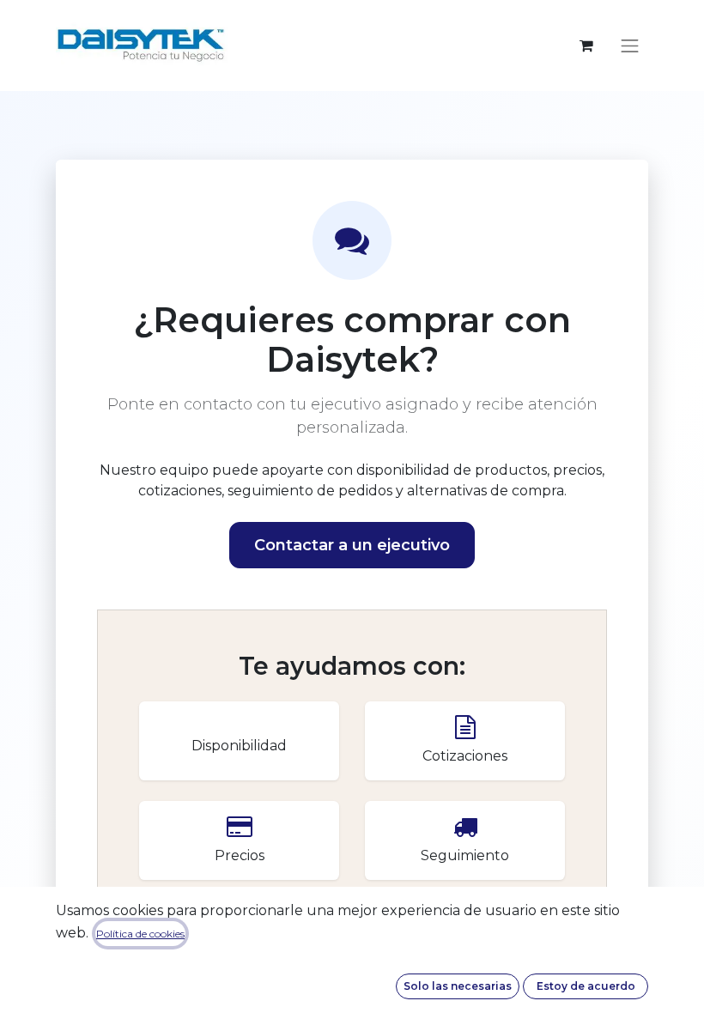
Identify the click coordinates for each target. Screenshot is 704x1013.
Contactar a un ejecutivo (352, 545)
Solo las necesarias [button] (458, 986)
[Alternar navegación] (630, 45)
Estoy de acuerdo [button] (586, 986)
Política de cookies (140, 933)
